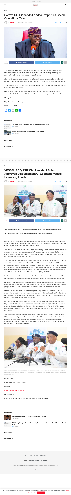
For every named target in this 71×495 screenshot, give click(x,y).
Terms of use (42, 455)
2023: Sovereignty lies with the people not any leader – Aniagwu (29, 416)
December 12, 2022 (22, 22)
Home (5, 10)
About (30, 455)
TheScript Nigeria (20, 465)
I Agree (41, 493)
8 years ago (16, 133)
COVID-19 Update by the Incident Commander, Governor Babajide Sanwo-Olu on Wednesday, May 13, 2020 (39, 423)
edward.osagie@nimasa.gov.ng (14, 390)
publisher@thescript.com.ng (38, 460)
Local (10, 10)
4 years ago (16, 418)
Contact (36, 455)
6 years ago (16, 126)
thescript (12, 22)
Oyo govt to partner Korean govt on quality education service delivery (30, 124)
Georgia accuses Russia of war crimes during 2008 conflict (28, 131)
